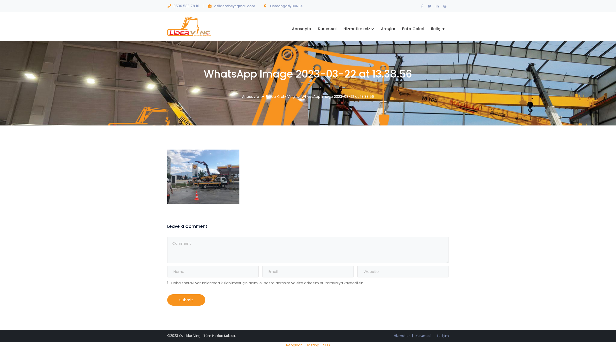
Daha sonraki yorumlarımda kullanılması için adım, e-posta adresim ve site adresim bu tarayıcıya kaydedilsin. (267, 282)
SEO (326, 345)
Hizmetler (402, 335)
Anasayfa (250, 96)
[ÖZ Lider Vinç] (189, 25)
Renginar (294, 345)
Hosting (312, 345)
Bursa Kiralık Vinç (280, 96)
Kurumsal (423, 335)
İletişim (443, 335)
